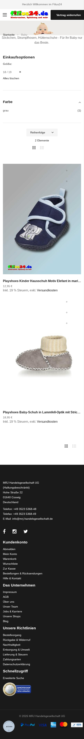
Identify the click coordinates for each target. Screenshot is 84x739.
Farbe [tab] (8, 102)
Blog (5, 621)
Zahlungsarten (12, 659)
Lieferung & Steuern (15, 654)
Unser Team (10, 606)
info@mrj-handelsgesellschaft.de (32, 518)
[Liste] (43, 147)
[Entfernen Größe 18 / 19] (17, 72)
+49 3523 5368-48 (24, 509)
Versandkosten (47, 290)
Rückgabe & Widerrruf (16, 639)
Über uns (8, 601)
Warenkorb (9, 558)
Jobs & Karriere (12, 611)
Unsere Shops (12, 616)
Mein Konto (10, 554)
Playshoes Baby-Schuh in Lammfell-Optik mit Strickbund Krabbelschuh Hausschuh (42, 412)
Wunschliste (10, 563)
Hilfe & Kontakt (12, 578)
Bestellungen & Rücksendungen (22, 573)
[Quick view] (73, 192)
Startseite (9, 34)
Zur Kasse (9, 568)
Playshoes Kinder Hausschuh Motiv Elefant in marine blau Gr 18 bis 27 (42, 281)
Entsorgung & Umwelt (16, 649)
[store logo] (29, 15)
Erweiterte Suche (13, 678)
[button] (73, 170)
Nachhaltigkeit (11, 644)
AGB (6, 596)
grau (6, 110)
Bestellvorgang (12, 635)
